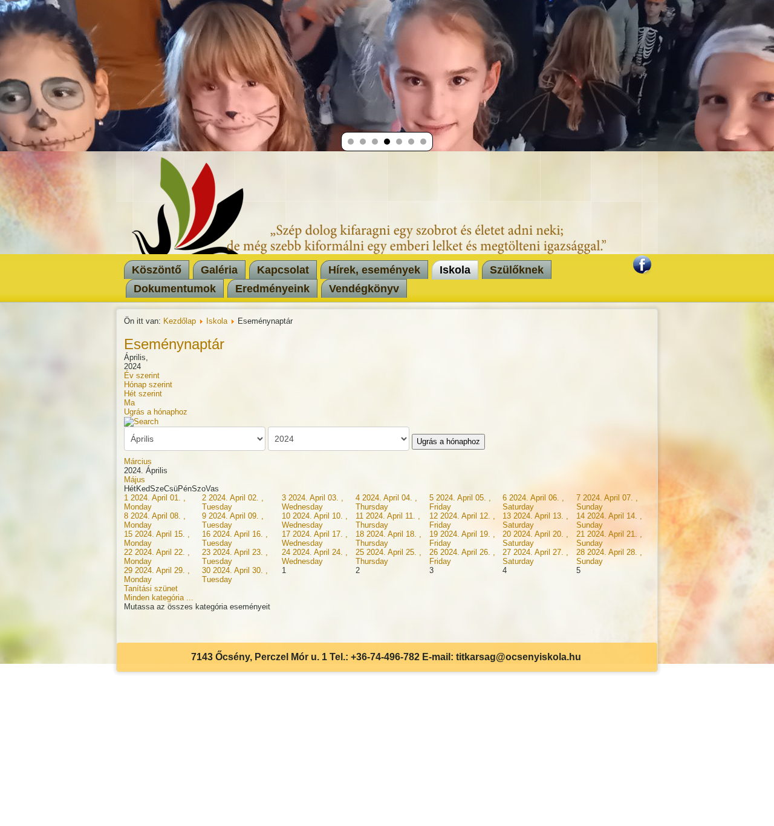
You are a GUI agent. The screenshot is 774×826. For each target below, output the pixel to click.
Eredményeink (272, 289)
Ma (129, 402)
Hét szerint (143, 393)
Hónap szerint (148, 384)
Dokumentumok (175, 289)
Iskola (455, 270)
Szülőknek (517, 270)
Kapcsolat (283, 270)
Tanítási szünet (151, 588)
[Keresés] (141, 420)
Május (134, 479)
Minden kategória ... (159, 597)
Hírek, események (374, 270)
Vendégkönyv (364, 289)
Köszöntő (156, 270)
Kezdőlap (179, 321)
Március (138, 461)
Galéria (219, 270)
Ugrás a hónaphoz (155, 411)
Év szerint (142, 375)
